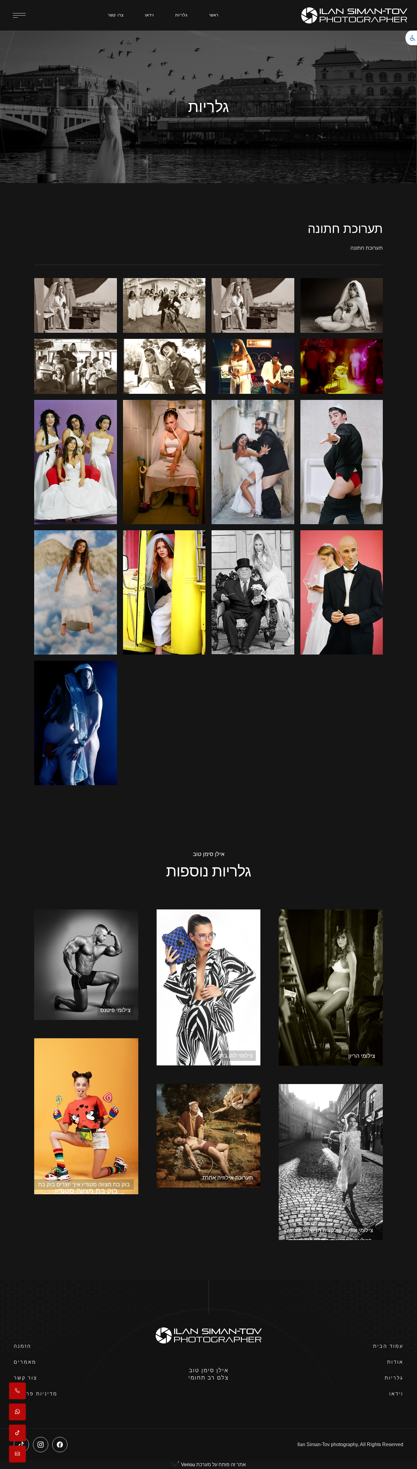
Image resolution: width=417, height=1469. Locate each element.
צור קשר (25, 1377)
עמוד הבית (388, 1346)
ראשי (214, 15)
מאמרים (25, 1362)
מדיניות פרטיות (35, 1393)
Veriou (187, 1464)
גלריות (181, 15)
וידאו (149, 15)
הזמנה (22, 1346)
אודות (395, 1362)
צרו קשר (116, 15)
